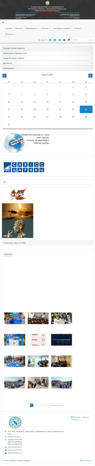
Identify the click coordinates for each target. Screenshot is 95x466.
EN (43, 40)
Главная (8, 28)
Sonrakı (53, 405)
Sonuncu (61, 405)
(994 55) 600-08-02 (15, 447)
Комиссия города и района (13, 58)
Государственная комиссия (14, 48)
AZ (39, 40)
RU (46, 40)
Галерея (45, 28)
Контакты (9, 34)
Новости (18, 28)
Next (92, 212)
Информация (31, 28)
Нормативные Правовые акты (15, 53)
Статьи (78, 28)
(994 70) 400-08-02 (15, 450)
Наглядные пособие (62, 28)
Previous (2, 212)
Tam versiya (86, 460)
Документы (7, 63)
